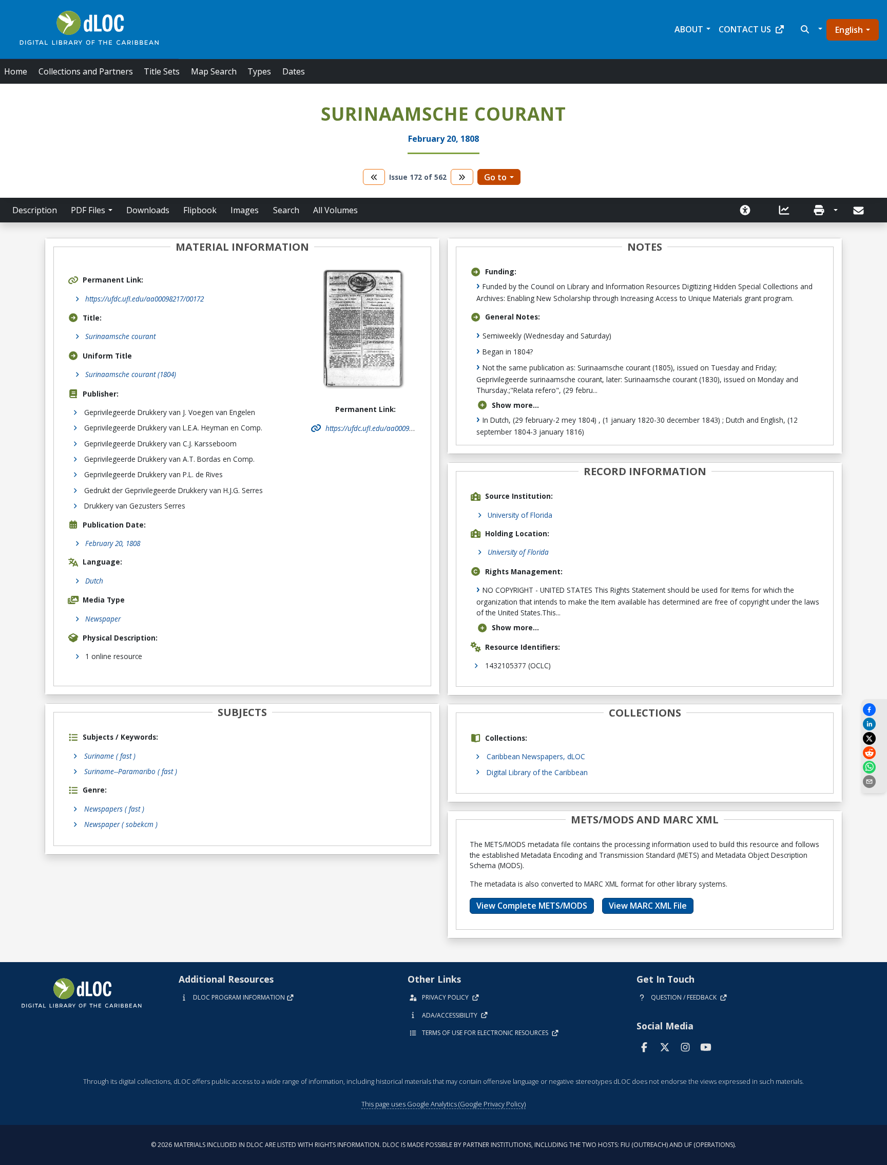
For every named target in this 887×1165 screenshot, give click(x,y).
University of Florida (520, 515)
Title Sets (162, 71)
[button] (810, 29)
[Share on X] (874, 738)
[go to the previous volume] (374, 177)
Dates (293, 71)
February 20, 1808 (112, 543)
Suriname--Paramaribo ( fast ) (130, 771)
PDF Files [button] (88, 210)
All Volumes (335, 210)
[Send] (859, 210)
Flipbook (200, 210)
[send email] (874, 781)
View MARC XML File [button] (648, 905)
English (849, 29)
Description (34, 210)
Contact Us (745, 29)
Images (244, 210)
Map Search (214, 71)
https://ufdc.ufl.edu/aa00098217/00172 (144, 299)
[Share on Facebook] (874, 709)
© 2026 (443, 1144)
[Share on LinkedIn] (874, 724)
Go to (495, 177)
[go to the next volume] (462, 177)
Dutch (94, 581)
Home (15, 71)
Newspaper (103, 619)
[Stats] (784, 210)
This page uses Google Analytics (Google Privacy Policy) (443, 1103)
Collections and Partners (85, 71)
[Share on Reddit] (874, 752)
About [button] (688, 29)
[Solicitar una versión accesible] (745, 210)
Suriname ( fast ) (110, 756)
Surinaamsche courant (120, 336)
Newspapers (114, 809)
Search (286, 210)
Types (259, 71)
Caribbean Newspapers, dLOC (536, 756)
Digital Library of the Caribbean (537, 772)
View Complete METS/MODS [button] (531, 905)
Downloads (147, 210)
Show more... (515, 405)
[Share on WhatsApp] (874, 767)
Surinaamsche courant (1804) (130, 374)
